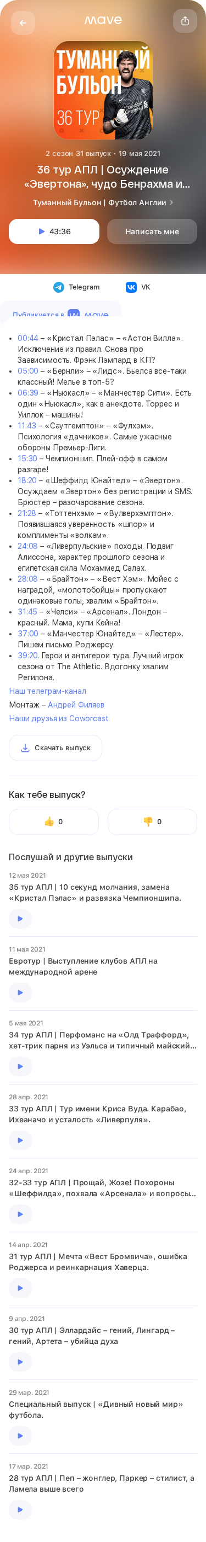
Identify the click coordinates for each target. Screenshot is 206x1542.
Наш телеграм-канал (47, 691)
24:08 (28, 546)
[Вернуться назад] (23, 23)
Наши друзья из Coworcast (59, 718)
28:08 (28, 579)
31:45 (27, 611)
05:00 (28, 371)
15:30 (27, 458)
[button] (103, 20)
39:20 (27, 655)
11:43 (27, 425)
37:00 (28, 633)
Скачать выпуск (63, 748)
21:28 (27, 513)
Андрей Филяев (76, 704)
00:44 (28, 338)
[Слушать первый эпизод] (20, 919)
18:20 (27, 480)
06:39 (28, 393)
